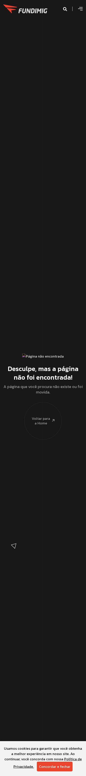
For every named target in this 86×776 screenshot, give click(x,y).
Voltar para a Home (41, 421)
